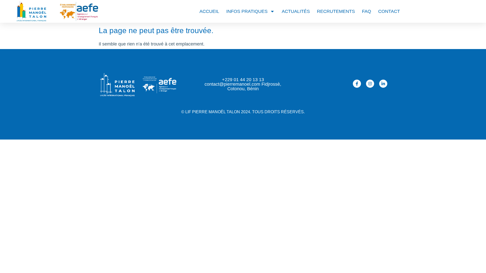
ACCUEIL (209, 11)
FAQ (366, 11)
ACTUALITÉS (296, 11)
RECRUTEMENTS (336, 11)
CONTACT (389, 11)
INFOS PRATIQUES (247, 11)
